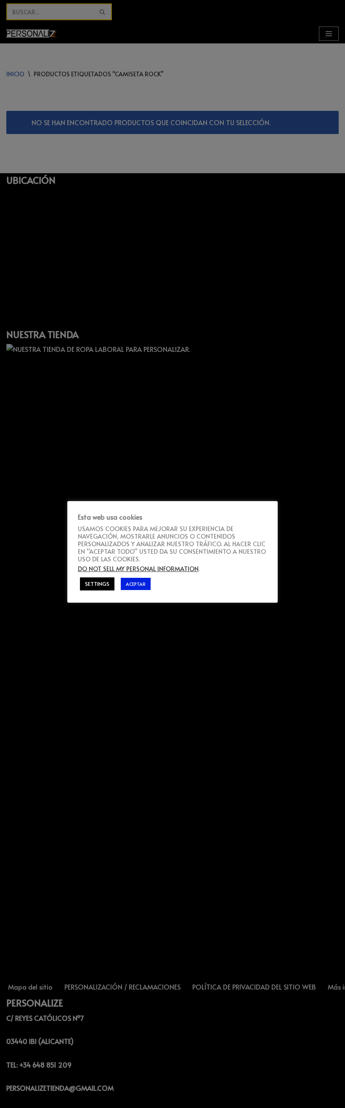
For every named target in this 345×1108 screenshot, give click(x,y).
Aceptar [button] (136, 584)
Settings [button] (97, 584)
